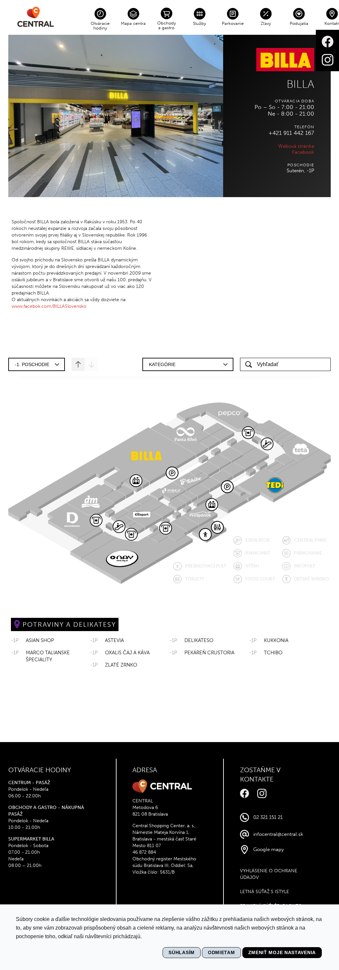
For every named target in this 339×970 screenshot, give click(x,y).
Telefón (304, 127)
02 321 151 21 (268, 817)
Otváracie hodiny (100, 25)
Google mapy (268, 849)
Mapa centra (133, 23)
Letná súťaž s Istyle (264, 891)
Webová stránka (296, 146)
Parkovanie (233, 23)
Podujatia (299, 23)
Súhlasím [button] (182, 952)
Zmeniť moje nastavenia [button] (282, 952)
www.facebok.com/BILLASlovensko (49, 306)
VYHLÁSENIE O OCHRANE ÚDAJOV (268, 874)
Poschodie (300, 165)
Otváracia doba (294, 101)
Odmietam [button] (221, 952)
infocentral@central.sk (278, 834)
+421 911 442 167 (291, 133)
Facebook (303, 152)
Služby (199, 23)
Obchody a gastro (166, 25)
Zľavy (266, 23)
